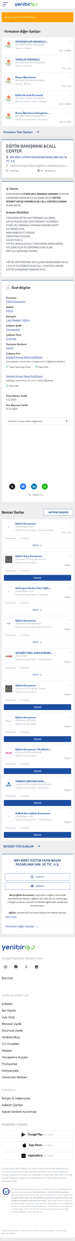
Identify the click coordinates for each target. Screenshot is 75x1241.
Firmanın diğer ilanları (19, 926)
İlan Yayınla (9, 1010)
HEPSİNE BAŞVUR (58, 512)
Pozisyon (11, 297)
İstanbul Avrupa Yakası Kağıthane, (28, 165)
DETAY (36, 545)
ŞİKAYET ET (38, 495)
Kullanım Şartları (12, 1105)
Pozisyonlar (9, 1064)
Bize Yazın (7, 977)
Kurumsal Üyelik (12, 1030)
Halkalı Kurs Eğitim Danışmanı (32, 813)
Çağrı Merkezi (13, 320)
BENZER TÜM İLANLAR (18, 846)
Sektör (10, 307)
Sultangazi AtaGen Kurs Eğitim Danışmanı (33, 588)
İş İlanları (7, 1004)
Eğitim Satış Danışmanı (28, 556)
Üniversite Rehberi (14, 1077)
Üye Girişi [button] (8, 1017)
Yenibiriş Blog (11, 1037)
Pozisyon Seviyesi (16, 344)
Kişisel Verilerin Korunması (19, 1112)
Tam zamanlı (13, 329)
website (39, 886)
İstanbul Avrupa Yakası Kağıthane (24, 357)
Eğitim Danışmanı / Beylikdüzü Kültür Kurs (33, 749)
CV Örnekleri (10, 1044)
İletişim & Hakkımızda (16, 1098)
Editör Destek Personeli (29, 95)
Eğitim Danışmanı (15, 301)
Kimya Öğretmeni (25, 77)
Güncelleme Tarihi (16, 395)
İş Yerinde (11, 338)
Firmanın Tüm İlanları (18, 132)
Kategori (11, 316)
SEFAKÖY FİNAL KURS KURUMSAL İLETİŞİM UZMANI (34, 652)
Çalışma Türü (13, 334)
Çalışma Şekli (13, 325)
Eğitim (9, 310)
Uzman (10, 347)
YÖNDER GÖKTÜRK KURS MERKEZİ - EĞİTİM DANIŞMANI (32, 781)
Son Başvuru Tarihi (17, 405)
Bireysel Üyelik (11, 1024)
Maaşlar (7, 1050)
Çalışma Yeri (13, 353)
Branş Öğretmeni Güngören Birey (31, 113)
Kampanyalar (10, 1070)
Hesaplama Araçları (15, 1057)
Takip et (39, 877)
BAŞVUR (37, 577)
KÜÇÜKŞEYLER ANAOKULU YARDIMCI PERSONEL (30, 41)
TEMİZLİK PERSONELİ (27, 59)
